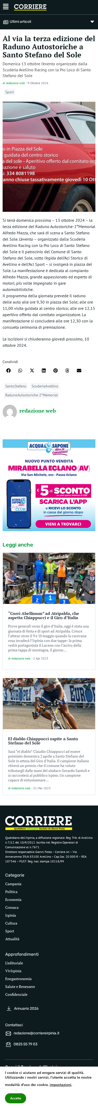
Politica (11, 891)
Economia (13, 899)
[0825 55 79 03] (8, 1044)
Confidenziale (16, 994)
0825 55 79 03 (25, 1044)
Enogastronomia (18, 978)
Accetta (15, 1098)
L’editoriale (14, 962)
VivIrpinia (13, 970)
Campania (13, 883)
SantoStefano (15, 386)
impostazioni (60, 1084)
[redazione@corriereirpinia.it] (8, 1033)
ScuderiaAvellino (45, 386)
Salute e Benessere (20, 986)
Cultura (11, 923)
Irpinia (10, 915)
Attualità (12, 938)
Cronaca (12, 907)
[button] (8, 370)
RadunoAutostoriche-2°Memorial (31, 395)
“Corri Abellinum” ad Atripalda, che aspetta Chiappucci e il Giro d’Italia (43, 615)
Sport (9, 92)
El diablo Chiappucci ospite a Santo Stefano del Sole (43, 741)
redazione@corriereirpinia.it (36, 1033)
